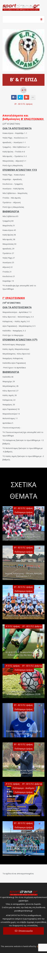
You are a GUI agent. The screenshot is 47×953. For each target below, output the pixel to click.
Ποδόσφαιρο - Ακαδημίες (23, 788)
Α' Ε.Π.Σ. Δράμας (13, 626)
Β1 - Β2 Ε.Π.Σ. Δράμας (24, 104)
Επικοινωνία (26, 930)
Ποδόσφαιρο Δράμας (23, 512)
